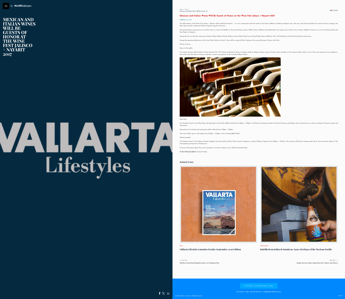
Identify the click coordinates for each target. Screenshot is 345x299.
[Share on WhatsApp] (168, 293)
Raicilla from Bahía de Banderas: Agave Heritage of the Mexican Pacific (296, 249)
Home (181, 9)
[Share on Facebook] (159, 293)
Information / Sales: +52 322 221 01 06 (248, 292)
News (186, 9)
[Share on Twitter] (163, 293)
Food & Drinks (264, 246)
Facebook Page (242, 148)
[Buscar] (11, 6)
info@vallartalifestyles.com (272, 292)
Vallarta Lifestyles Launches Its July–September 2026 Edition (210, 249)
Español (335, 10)
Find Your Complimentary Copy (259, 286)
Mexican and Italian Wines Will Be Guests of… (194, 11)
